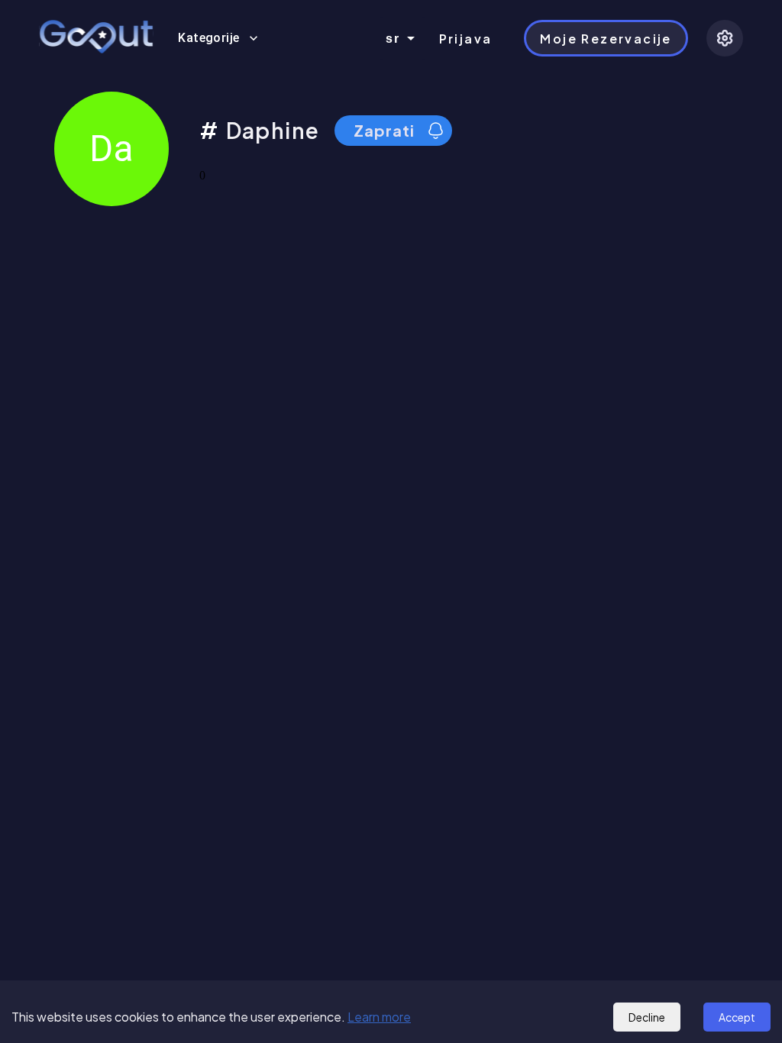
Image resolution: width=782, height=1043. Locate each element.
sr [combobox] (393, 38)
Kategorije (209, 38)
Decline (647, 1017)
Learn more (379, 1017)
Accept (737, 1017)
